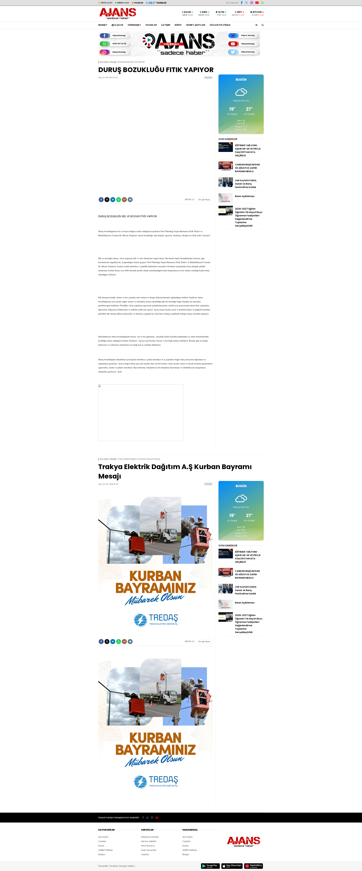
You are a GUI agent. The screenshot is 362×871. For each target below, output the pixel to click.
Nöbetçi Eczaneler (150, 837)
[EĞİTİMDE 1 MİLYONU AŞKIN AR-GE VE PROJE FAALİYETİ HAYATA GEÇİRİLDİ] (225, 151)
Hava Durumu (148, 845)
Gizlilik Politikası (220, 25)
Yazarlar (151, 25)
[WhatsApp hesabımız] (262, 3)
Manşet (102, 25)
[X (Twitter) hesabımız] (246, 3)
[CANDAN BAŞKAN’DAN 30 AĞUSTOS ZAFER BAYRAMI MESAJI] (225, 170)
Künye (178, 25)
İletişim (165, 25)
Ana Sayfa (103, 837)
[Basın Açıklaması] (225, 202)
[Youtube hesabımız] (257, 3)
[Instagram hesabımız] (251, 3)
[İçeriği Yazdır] (130, 199)
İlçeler (119, 25)
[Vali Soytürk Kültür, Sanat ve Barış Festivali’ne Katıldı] (225, 186)
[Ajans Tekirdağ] (118, 20)
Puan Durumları (148, 850)
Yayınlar (145, 854)
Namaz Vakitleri (148, 841)
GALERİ (106, 3)
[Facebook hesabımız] (242, 3)
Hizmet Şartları (195, 25)
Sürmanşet (134, 25)
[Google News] (204, 199)
